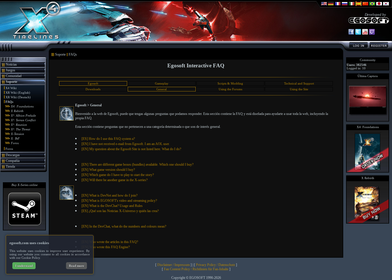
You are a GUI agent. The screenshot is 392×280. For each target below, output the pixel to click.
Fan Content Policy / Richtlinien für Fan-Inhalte (196, 269)
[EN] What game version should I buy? (108, 170)
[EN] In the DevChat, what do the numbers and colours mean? (123, 226)
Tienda (10, 167)
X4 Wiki (11, 88)
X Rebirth (17, 111)
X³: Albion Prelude (23, 115)
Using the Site (299, 89)
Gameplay (161, 83)
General (161, 89)
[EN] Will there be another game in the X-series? (114, 180)
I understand (24, 265)
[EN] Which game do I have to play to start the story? (117, 175)
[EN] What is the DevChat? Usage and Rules (112, 206)
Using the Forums (230, 89)
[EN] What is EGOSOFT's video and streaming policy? (119, 201)
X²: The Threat (20, 129)
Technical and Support (299, 83)
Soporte (11, 82)
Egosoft (93, 83)
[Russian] (344, 6)
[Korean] (386, 6)
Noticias (11, 64)
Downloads (93, 89)
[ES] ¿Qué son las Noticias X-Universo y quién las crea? (120, 211)
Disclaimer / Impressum (173, 265)
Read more (76, 265)
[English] (324, 6)
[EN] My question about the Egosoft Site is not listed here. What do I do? (131, 149)
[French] (337, 6)
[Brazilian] (372, 6)
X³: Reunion (19, 124)
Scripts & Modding (230, 83)
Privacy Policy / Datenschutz (215, 265)
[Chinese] (365, 6)
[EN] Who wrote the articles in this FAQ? (109, 242)
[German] (330, 6)
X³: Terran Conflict (23, 120)
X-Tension (17, 134)
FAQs (9, 101)
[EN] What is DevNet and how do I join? (109, 195)
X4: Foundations (22, 106)
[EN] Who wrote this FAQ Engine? (105, 247)
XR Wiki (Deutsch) (18, 97)
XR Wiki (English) (17, 92)
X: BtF (15, 138)
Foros (15, 143)
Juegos (10, 70)
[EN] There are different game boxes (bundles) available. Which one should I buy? (137, 164)
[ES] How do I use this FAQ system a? (108, 139)
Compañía (13, 161)
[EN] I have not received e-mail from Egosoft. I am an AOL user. (125, 144)
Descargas (13, 155)
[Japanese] (379, 6)
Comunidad (14, 76)
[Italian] (351, 6)
